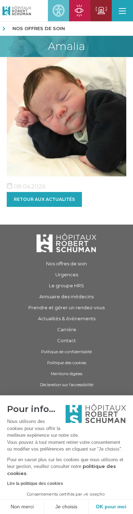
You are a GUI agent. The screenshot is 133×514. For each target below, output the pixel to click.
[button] (122, 10)
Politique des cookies (66, 362)
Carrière (66, 329)
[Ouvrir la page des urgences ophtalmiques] (79, 10)
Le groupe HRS (66, 285)
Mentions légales (66, 373)
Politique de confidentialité (66, 351)
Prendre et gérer (66, 307)
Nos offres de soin (38, 28)
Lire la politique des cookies (35, 483)
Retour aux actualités (44, 199)
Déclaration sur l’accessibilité (66, 384)
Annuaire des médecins (66, 296)
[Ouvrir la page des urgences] (101, 10)
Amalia (66, 46)
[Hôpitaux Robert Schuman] (66, 242)
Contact (66, 340)
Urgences (66, 274)
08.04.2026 (28, 186)
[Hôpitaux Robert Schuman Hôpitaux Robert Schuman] (15, 10)
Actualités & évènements (66, 318)
